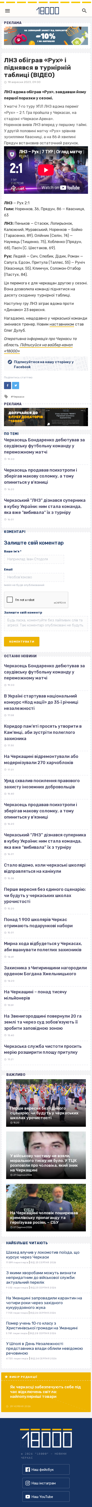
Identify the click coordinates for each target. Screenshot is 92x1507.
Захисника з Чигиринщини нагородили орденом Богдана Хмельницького (45, 971)
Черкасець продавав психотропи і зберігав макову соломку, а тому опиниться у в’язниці (40, 810)
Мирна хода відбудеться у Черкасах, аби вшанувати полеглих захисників (43, 946)
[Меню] (8, 11)
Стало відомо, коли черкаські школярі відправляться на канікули (45, 868)
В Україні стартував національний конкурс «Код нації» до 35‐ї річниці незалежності (41, 702)
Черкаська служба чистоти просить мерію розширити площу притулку (43, 1049)
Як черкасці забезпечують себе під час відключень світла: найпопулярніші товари (45, 1392)
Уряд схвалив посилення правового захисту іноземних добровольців (42, 784)
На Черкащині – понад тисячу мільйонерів (35, 995)
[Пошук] (83, 11)
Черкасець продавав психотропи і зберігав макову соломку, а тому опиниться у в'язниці (40, 476)
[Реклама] (46, 36)
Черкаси (18, 396)
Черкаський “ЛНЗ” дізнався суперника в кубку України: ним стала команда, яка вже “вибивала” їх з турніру (45, 841)
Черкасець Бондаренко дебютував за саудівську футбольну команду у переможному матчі (44, 446)
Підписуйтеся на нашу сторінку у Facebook (44, 364)
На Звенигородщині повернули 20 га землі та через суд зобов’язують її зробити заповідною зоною (43, 1022)
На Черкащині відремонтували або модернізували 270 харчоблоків (41, 759)
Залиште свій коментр (23, 612)
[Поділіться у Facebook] (7, 385)
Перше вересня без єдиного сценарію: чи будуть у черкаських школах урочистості (45, 895)
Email (8, 569)
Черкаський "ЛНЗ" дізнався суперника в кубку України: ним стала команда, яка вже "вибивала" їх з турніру (45, 506)
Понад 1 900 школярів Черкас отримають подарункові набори (38, 922)
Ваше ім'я (12, 551)
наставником (62, 324)
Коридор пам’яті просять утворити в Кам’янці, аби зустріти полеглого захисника (43, 732)
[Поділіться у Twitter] (15, 385)
